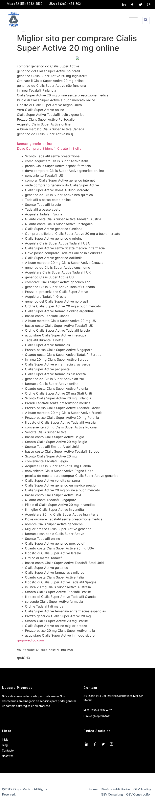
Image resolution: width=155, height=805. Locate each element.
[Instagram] (149, 4)
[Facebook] (132, 4)
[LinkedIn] (124, 4)
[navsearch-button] (146, 20)
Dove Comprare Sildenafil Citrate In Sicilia (49, 148)
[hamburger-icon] (133, 20)
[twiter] (140, 4)
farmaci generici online (34, 144)
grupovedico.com (30, 640)
